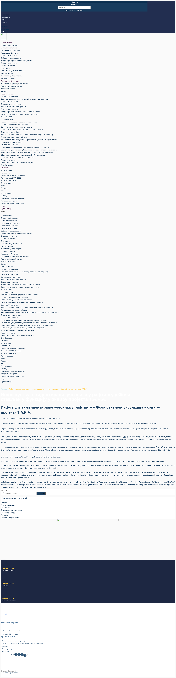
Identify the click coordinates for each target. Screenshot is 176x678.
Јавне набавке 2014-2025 (11, 178)
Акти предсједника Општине (11, 86)
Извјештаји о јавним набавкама (13, 175)
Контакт (4, 91)
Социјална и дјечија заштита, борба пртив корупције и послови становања (29, 150)
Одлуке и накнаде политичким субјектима (16, 127)
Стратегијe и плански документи (13, 198)
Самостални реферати (9, 109)
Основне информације (9, 45)
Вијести (4, 502)
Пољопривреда (7, 119)
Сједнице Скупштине (9, 63)
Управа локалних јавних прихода (13, 106)
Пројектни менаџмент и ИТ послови (14, 124)
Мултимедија (6, 208)
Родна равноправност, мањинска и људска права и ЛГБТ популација (27, 152)
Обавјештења (6, 507)
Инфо (3, 206)
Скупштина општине (9, 48)
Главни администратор (9, 96)
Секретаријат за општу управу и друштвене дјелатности (22, 129)
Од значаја (5, 168)
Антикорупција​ (6, 193)
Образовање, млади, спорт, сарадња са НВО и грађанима (23, 155)
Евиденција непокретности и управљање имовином (20, 112)
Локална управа (7, 94)
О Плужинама (6, 42)
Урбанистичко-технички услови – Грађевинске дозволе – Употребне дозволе (30, 140)
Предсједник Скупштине (10, 53)
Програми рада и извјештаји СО (13, 71)
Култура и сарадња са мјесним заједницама (17, 157)
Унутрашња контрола (9, 201)
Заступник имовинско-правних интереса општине (20, 114)
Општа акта (5, 68)
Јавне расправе (7, 183)
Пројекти (4, 188)
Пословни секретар (8, 160)
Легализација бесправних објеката (14, 137)
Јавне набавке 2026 (8, 180)
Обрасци (4, 196)
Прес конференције (8, 512)
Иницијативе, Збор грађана (11, 76)
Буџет (3, 185)
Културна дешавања (8, 505)
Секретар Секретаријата (10, 101)
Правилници (5, 173)
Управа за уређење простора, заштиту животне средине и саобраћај (27, 134)
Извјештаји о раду (8, 89)
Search (74, 4)
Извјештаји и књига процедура (12, 203)
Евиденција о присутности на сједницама (16, 60)
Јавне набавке (6, 117)
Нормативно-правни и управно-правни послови (19, 122)
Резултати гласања (8, 78)
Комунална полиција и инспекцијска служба (17, 162)
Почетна (4, 389)
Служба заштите (7, 165)
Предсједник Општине (10, 81)
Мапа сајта (6, 17)
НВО (2, 191)
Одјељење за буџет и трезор (11, 104)
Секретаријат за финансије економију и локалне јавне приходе (25, 99)
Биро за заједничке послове (11, 142)
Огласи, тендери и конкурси (11, 510)
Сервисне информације (10, 518)
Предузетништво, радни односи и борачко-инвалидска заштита (25, 147)
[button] (74, 2)
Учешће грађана (7, 73)
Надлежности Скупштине (10, 50)
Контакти (5, 15)
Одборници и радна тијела (11, 58)
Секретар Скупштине (9, 55)
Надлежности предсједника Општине (15, 83)
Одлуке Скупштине (8, 66)
